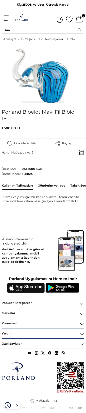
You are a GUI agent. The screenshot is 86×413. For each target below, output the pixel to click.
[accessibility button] (8, 405)
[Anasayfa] (21, 17)
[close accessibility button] (17, 405)
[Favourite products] (69, 17)
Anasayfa (9, 39)
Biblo (71, 39)
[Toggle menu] (9, 18)
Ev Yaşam (28, 39)
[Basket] (79, 17)
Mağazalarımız (46, 400)
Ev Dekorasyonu (51, 39)
